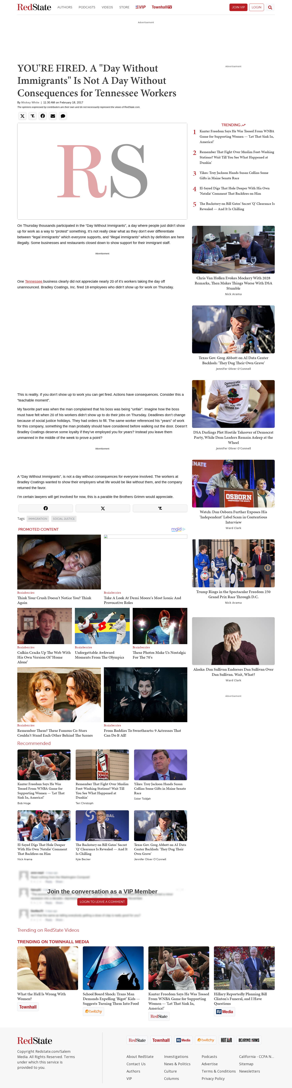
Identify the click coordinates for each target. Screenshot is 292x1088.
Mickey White (30, 102)
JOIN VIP (238, 7)
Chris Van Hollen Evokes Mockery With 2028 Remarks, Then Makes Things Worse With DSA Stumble (233, 283)
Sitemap (246, 1063)
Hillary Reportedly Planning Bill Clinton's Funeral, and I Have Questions (240, 998)
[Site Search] (270, 7)
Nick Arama (24, 859)
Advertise (210, 1063)
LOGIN (256, 7)
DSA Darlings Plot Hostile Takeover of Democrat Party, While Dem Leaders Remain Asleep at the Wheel (233, 437)
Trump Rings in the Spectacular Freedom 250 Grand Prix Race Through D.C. (233, 594)
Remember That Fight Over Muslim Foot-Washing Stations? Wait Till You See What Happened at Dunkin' (102, 790)
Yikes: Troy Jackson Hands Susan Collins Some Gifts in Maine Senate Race (160, 788)
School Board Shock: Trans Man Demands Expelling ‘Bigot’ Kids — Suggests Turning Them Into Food (111, 998)
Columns (171, 1078)
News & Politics (177, 1063)
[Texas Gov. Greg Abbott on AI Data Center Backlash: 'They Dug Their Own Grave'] (160, 825)
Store (124, 7)
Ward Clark (233, 528)
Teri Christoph (84, 803)
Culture (170, 1071)
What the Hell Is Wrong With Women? (41, 996)
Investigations (176, 1056)
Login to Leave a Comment (102, 902)
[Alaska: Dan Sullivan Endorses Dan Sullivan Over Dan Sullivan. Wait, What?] (233, 640)
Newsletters (249, 1071)
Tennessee (34, 281)
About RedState (140, 1056)
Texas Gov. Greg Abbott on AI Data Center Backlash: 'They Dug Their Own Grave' (160, 849)
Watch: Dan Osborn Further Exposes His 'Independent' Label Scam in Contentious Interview (233, 517)
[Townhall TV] (162, 7)
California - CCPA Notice (257, 1056)
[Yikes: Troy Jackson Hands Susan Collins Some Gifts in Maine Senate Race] (160, 765)
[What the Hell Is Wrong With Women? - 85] (47, 968)
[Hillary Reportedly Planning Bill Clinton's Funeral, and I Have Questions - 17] (244, 968)
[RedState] (34, 7)
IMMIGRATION (37, 519)
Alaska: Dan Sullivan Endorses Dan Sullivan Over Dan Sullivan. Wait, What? (233, 672)
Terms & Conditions (219, 1071)
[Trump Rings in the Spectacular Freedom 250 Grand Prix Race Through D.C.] (233, 563)
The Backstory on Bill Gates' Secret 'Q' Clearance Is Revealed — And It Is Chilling (102, 849)
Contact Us (136, 1063)
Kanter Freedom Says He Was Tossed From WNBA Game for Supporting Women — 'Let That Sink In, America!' (41, 790)
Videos (107, 7)
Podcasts (87, 7)
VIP (129, 1078)
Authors (64, 7)
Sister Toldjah (142, 798)
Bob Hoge (24, 803)
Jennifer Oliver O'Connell (150, 859)
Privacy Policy (213, 1078)
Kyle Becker (83, 859)
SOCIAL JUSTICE (64, 519)
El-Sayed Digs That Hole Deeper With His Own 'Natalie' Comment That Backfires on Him (42, 849)
